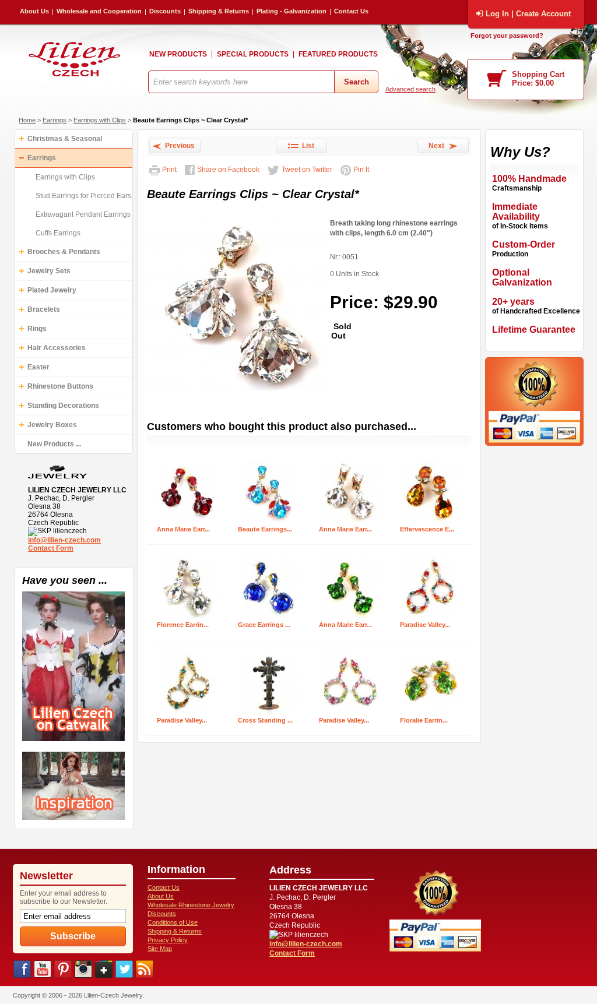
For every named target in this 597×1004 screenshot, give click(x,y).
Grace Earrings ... (264, 624)
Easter (38, 367)
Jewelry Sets (49, 271)
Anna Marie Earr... (183, 529)
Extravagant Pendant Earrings (83, 214)
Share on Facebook (228, 169)
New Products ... (54, 444)
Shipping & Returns (218, 11)
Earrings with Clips (99, 120)
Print (169, 169)
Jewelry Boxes (52, 425)
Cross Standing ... (265, 720)
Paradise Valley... (425, 624)
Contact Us (351, 11)
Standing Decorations (63, 405)
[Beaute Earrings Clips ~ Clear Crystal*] (237, 396)
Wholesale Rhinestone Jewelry (191, 904)
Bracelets (43, 309)
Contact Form (50, 548)
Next (438, 146)
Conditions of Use (173, 922)
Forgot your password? (506, 35)
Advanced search (410, 89)
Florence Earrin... (183, 624)
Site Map (160, 948)
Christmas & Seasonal (64, 139)
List (306, 146)
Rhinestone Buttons (60, 386)
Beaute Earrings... (265, 529)
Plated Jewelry (51, 290)
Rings (37, 329)
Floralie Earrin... (424, 720)
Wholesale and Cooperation (99, 11)
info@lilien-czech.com (64, 540)
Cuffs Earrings (58, 233)
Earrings (54, 120)
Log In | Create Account (528, 13)
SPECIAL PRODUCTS (253, 54)
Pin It (361, 169)
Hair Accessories (56, 348)
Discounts (165, 11)
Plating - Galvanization (291, 11)
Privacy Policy (168, 939)
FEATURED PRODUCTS (338, 54)
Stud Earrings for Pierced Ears (83, 196)
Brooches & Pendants (63, 252)
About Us (34, 11)
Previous (178, 146)
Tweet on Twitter (307, 169)
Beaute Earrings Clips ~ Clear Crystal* (190, 120)
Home (27, 120)
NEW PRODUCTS (178, 54)
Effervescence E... (427, 529)
